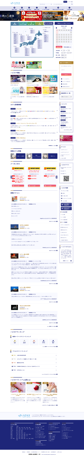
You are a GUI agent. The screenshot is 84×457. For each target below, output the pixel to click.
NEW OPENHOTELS (39, 443)
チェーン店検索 (63, 217)
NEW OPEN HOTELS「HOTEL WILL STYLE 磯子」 (66, 117)
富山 (19, 431)
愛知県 (33, 51)
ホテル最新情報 (51, 439)
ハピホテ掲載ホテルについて (67, 436)
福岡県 (15, 34)
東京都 (39, 46)
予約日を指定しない (67, 47)
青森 (17, 427)
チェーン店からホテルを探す (40, 437)
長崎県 (15, 36)
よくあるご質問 (63, 158)
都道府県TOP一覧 (65, 93)
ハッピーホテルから (66, 246)
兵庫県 (27, 52)
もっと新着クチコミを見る (51, 326)
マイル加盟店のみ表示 (47, 27)
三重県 (33, 52)
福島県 (46, 41)
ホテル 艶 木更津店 (25, 287)
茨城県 (39, 40)
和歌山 (30, 434)
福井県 (29, 39)
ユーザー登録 (70, 1)
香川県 (16, 49)
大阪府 (27, 51)
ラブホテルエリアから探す (66, 198)
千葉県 (39, 45)
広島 (19, 435)
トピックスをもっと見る (68, 129)
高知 (24, 437)
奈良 (27, 434)
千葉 (25, 428)
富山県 (29, 36)
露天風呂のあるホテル (64, 227)
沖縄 (17, 439)
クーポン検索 (63, 214)
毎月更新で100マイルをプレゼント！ (34, 395)
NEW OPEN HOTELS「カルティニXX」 (66, 127)
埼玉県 (39, 44)
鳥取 (22, 435)
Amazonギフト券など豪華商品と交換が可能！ (50, 395)
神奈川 (20, 428)
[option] (57, 32)
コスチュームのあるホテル (65, 224)
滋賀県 (26, 48)
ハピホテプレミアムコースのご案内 (65, 155)
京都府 (26, 50)
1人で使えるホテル (64, 232)
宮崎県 (15, 40)
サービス (63, 146)
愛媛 (22, 437)
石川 (17, 431)
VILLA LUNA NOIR (25, 305)
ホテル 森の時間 (24, 254)
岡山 (17, 435)
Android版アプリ (63, 173)
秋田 (19, 427)
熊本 (24, 438)
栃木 (27, 428)
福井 (22, 431)
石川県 (29, 38)
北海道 (46, 31)
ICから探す (29, 9)
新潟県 (32, 30)
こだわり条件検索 (49, 23)
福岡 (17, 438)
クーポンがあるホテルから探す (41, 436)
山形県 (45, 40)
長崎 (22, 438)
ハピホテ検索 (64, 188)
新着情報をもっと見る (52, 145)
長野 (22, 430)
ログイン (66, 74)
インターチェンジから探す (40, 426)
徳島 (19, 437)
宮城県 (46, 37)
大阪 (17, 434)
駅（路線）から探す (39, 427)
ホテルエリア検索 (23, 24)
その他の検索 (69, 9)
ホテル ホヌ (23, 197)
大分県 (15, 39)
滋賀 (24, 434)
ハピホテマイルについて (65, 152)
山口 (27, 435)
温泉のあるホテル (64, 237)
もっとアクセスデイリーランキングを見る (49, 374)
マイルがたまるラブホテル (40, 433)
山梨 (19, 430)
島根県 (22, 37)
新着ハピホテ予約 (52, 437)
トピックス (64, 104)
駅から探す (22, 9)
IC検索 (39, 24)
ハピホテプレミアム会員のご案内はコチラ (49, 405)
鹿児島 (32, 438)
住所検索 (14, 24)
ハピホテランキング (64, 149)
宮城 (27, 427)
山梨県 (32, 31)
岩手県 (45, 36)
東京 (17, 428)
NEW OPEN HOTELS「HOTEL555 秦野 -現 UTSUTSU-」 (64, 122)
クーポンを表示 (16, 185)
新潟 (17, 430)
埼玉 (22, 428)
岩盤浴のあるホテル (64, 229)
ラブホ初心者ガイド (52, 426)
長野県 (32, 32)
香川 (17, 437)
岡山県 (22, 38)
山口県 (22, 41)
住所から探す (14, 9)
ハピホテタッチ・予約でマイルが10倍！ (18, 395)
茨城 (30, 428)
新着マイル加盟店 (52, 436)
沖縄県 (15, 43)
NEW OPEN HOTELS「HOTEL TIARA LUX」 (66, 108)
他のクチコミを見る (52, 221)
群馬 (32, 428)
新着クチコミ (51, 440)
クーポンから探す (45, 9)
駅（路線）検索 (31, 24)
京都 (22, 434)
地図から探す (36, 9)
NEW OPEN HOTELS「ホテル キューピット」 (66, 113)
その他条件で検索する (64, 240)
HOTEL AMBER (24, 225)
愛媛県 (16, 50)
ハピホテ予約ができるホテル (66, 205)
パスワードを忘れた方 (66, 81)
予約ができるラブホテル (40, 431)
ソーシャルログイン (66, 78)
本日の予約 (59, 47)
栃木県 (39, 41)
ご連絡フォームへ (66, 260)
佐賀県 (15, 35)
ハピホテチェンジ (65, 432)
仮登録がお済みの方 (66, 86)
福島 (29, 427)
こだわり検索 (38, 430)
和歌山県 (27, 55)
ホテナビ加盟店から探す (40, 434)
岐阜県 (33, 48)
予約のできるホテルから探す (58, 9)
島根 (24, 435)
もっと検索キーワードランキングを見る (49, 346)
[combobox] (62, 4)
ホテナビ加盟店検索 (64, 219)
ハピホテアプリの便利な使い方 (54, 427)
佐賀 (19, 438)
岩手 (24, 427)
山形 (22, 427)
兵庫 (19, 434)
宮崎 (29, 438)
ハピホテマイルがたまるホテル (66, 208)
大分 (27, 438)
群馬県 (39, 42)
